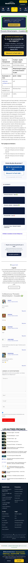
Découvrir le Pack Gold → (14, 53)
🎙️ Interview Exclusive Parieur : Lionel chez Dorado (16, 472)
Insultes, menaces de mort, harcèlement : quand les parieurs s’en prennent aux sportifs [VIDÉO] (17, 452)
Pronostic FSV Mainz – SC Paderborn (14, 444)
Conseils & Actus (5, 516)
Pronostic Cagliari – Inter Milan (13, 432)
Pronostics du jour (23, 545)
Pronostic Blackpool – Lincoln (13, 435)
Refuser (9, 560)
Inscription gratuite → (14, 254)
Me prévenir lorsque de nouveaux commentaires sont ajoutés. (13, 415)
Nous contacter (5, 529)
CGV (16, 516)
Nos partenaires (18, 527)
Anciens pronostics (14, 287)
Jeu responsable (18, 525)
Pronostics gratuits (19, 489)
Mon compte (4, 527)
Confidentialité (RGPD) (19, 520)
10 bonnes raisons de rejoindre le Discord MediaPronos (15, 459)
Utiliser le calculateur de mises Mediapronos (13, 233)
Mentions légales (18, 513)
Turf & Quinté (5, 545)
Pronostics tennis (18, 493)
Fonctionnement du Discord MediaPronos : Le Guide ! (16, 479)
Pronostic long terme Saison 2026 (14, 455)
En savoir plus (20, 558)
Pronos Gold (17, 498)
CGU (16, 518)
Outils (3, 518)
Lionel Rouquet (11, 339)
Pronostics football (18, 491)
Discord (3, 525)
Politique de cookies (19, 522)
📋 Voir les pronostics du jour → (14, 168)
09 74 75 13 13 (9, 537)
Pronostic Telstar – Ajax (11, 438)
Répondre (24, 311)
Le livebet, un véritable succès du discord (15, 475)
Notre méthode (5, 513)
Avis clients (4, 520)
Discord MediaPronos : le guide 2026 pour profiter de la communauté (15, 448)
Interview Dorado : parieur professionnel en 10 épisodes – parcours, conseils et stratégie (16, 463)
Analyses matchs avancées (14, 545)
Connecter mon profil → (14, 24)
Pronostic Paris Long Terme (12, 441)
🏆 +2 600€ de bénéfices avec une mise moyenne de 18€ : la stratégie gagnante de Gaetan (16, 467)
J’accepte (19, 560)
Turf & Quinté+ (17, 496)
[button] (14, 233)
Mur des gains (5, 522)
